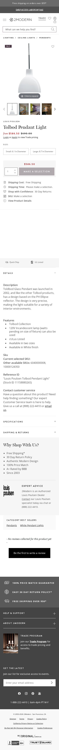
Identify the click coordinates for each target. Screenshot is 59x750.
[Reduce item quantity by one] (16, 173)
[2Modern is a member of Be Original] (29, 736)
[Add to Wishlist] (52, 46)
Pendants (45, 38)
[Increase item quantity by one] (16, 169)
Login (6, 137)
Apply (14, 137)
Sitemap (13, 719)
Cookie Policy (41, 719)
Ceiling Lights (26, 38)
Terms (21, 719)
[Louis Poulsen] (8, 491)
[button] (54, 21)
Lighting (8, 38)
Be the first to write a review (29, 553)
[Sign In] (54, 18)
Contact (26, 499)
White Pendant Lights (32, 525)
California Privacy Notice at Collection (28, 723)
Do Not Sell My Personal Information (18, 728)
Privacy (30, 719)
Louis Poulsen (11, 121)
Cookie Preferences (44, 728)
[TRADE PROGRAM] (29, 645)
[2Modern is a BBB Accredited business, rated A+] (16, 744)
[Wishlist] (49, 18)
